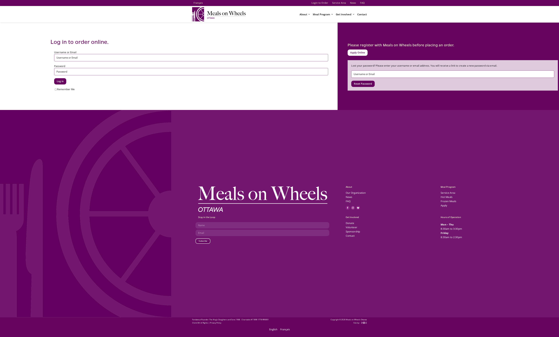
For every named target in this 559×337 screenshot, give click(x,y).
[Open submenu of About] (308, 14)
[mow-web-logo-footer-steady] (364, 323)
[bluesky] (358, 208)
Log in (60, 81)
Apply (444, 205)
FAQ (348, 201)
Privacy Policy (215, 323)
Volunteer (351, 227)
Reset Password (363, 83)
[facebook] (348, 208)
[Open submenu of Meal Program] (331, 14)
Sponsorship (353, 231)
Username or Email (65, 52)
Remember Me (66, 89)
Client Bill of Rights (200, 323)
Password (59, 66)
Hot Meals (446, 197)
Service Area (448, 192)
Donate (350, 223)
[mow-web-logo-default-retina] (219, 8)
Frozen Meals (448, 201)
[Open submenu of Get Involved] (352, 14)
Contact (350, 235)
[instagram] (353, 208)
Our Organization (356, 192)
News (349, 197)
